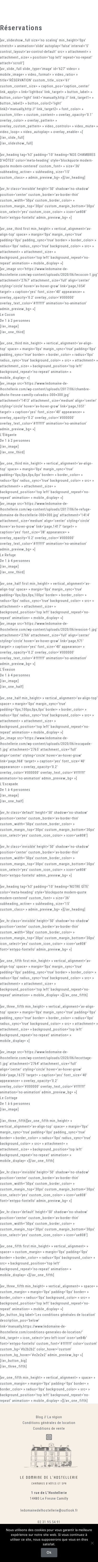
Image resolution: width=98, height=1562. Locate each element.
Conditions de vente (49, 1428)
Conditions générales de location (49, 1423)
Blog (39, 1417)
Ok (49, 1552)
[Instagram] (49, 1437)
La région (54, 1417)
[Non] (92, 1543)
